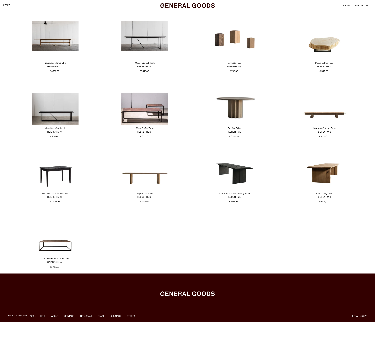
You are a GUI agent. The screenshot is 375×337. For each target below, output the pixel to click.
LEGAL (355, 316)
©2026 (363, 316)
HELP (42, 316)
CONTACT (69, 316)
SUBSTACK (115, 316)
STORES (131, 316)
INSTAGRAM (86, 316)
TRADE (101, 316)
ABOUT (54, 316)
